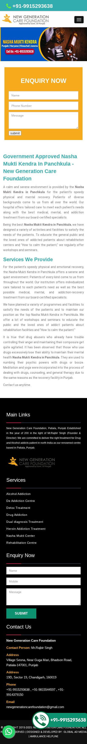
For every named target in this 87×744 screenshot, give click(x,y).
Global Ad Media (75, 731)
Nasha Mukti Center (20, 535)
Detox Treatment (18, 507)
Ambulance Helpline (44, 736)
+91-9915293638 (32, 6)
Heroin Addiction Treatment (25, 528)
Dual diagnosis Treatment (24, 521)
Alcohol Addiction (18, 494)
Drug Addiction (16, 514)
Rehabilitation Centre (21, 542)
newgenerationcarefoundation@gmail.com (35, 707)
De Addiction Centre (20, 500)
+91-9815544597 (43, 689)
